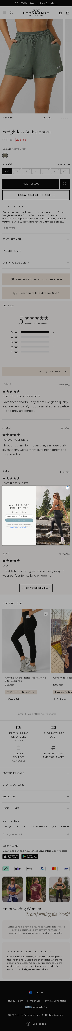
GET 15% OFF (19, 520)
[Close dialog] (67, 487)
